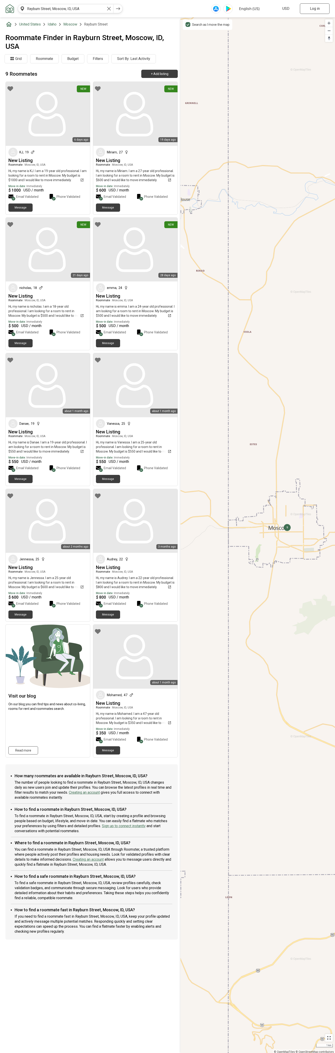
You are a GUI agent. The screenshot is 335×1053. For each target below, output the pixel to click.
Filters (98, 59)
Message (20, 207)
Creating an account (84, 792)
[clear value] (108, 8)
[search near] (22, 8)
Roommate (44, 59)
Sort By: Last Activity (133, 59)
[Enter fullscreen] (329, 1038)
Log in (315, 8)
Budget (73, 59)
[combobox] (65, 8)
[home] (9, 24)
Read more (23, 750)
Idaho (52, 24)
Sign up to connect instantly (124, 826)
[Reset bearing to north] (329, 38)
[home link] (9, 8)
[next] (118, 8)
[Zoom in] (329, 23)
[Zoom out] (329, 30)
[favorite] (10, 88)
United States (30, 24)
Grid (18, 59)
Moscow (70, 24)
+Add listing (159, 74)
